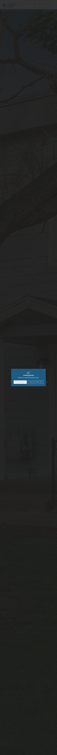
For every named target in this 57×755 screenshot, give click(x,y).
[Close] (44, 370)
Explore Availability (20, 382)
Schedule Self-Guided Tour (35, 382)
